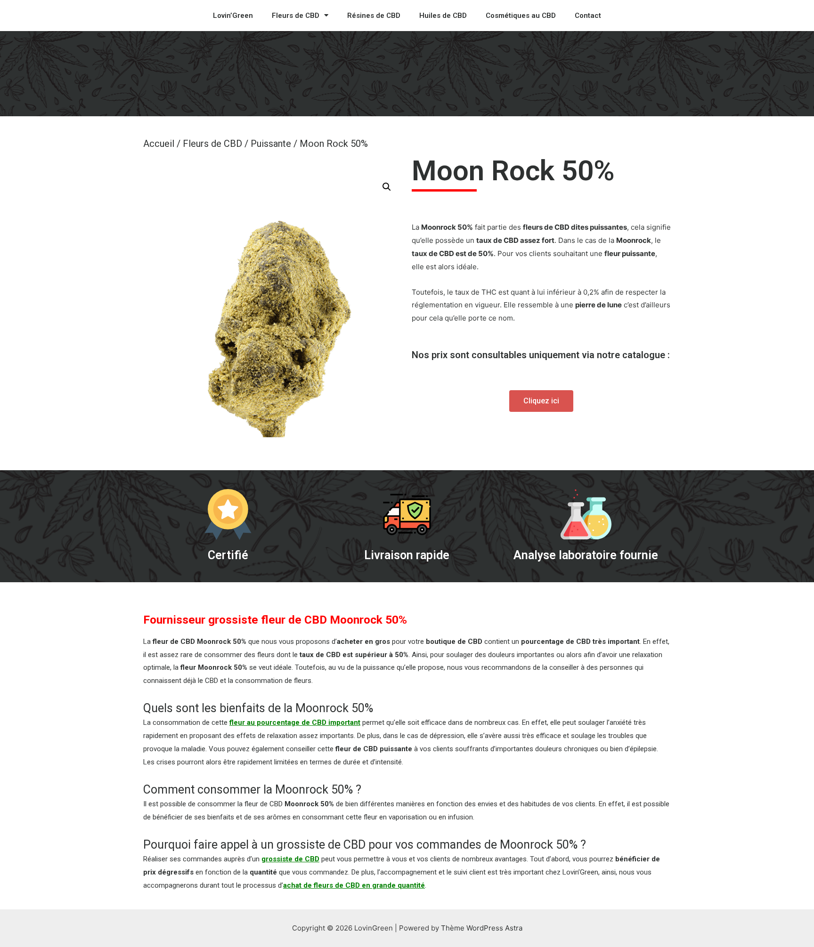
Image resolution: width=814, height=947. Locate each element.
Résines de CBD (373, 15)
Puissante (271, 143)
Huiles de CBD (443, 15)
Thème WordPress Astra (481, 927)
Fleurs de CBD (295, 15)
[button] (541, 401)
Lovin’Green (233, 15)
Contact (588, 15)
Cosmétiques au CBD (521, 15)
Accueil (158, 143)
